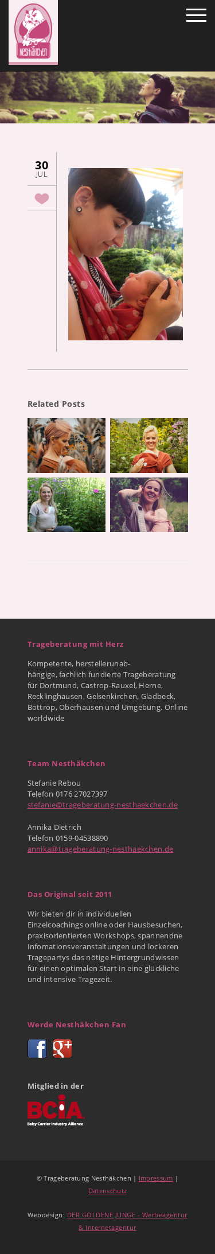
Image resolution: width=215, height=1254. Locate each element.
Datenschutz (107, 1190)
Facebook (37, 1048)
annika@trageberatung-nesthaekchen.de (101, 849)
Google (62, 1048)
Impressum (156, 1178)
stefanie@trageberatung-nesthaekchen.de (103, 804)
